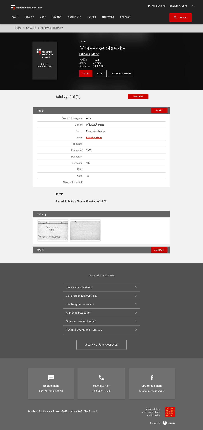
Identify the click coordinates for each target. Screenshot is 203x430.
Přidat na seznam (121, 73)
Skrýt (159, 110)
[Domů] (27, 7)
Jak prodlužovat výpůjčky (81, 295)
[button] (44, 61)
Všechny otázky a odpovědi (101, 344)
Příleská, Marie (89, 54)
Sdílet (100, 73)
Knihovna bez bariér (78, 312)
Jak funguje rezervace (80, 304)
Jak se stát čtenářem (79, 287)
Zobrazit (138, 96)
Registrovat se (178, 6)
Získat (86, 73)
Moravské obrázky (52, 28)
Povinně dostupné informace (84, 329)
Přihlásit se (157, 6)
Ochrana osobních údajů (81, 321)
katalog (31, 28)
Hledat (181, 17)
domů (18, 28)
